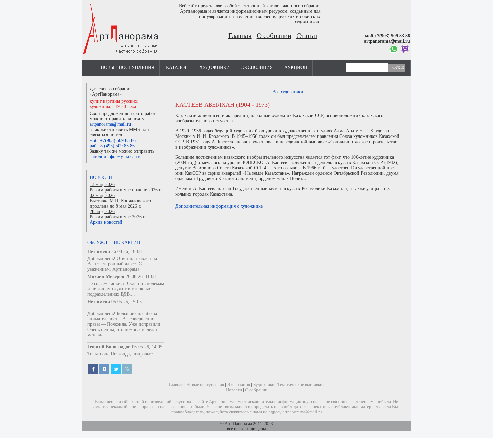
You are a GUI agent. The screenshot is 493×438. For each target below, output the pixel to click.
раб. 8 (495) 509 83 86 (112, 145)
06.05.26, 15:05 (126, 301)
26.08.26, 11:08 (141, 276)
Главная (240, 36)
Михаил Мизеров (105, 276)
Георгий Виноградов (109, 346)
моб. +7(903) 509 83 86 (113, 140)
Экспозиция (257, 67)
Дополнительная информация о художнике (219, 206)
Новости (101, 177)
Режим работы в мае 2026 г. (118, 216)
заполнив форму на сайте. (116, 156)
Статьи (306, 36)
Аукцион (295, 67)
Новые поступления (127, 67)
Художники (214, 67)
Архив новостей (106, 222)
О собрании (274, 36)
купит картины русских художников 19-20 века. (114, 104)
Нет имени (98, 251)
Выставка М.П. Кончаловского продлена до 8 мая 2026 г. (120, 203)
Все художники (287, 91)
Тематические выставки (299, 384)
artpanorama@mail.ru (110, 124)
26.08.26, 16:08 (126, 251)
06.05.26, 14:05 (147, 346)
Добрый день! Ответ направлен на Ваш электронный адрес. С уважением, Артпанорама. (122, 264)
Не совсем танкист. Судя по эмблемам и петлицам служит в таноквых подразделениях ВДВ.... (125, 289)
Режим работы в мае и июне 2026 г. (126, 190)
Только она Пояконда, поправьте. (120, 354)
